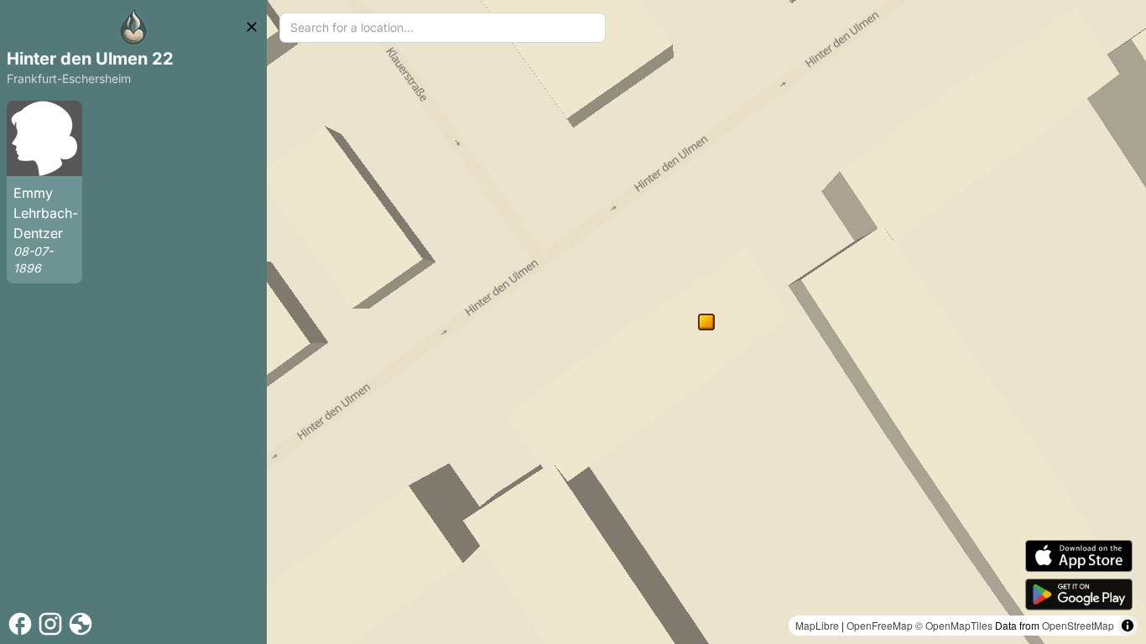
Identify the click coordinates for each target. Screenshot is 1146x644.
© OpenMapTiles (953, 625)
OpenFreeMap (879, 625)
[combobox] (442, 27)
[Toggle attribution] (1127, 625)
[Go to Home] (133, 27)
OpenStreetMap (1078, 625)
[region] (706, 322)
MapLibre (817, 625)
